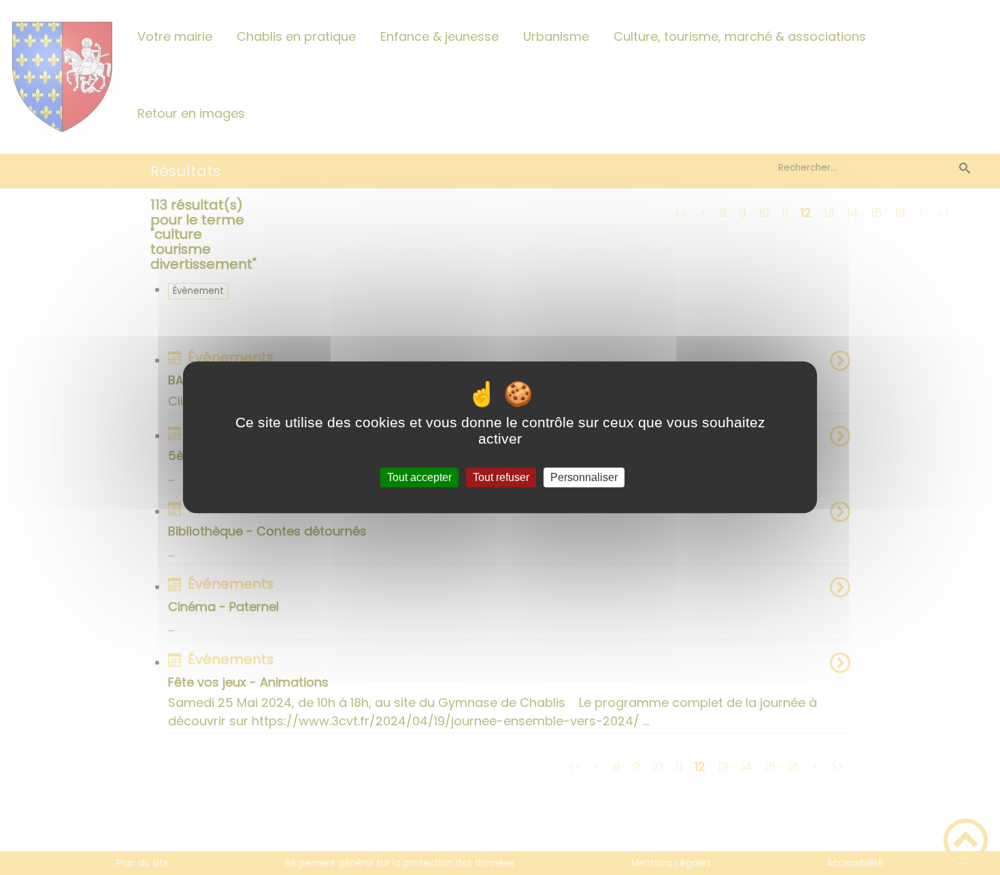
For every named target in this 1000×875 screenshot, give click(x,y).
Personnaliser (584, 477)
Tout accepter (419, 477)
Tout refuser (501, 477)
